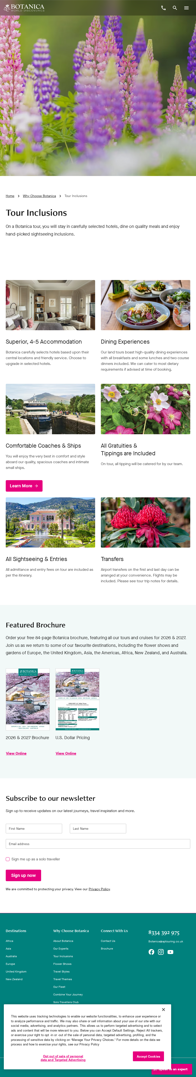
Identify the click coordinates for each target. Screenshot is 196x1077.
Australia (11, 956)
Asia (8, 949)
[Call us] (163, 8)
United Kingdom (16, 971)
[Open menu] (186, 8)
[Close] (163, 1009)
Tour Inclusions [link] (76, 196)
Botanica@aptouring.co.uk (165, 941)
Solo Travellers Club (66, 1002)
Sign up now (23, 876)
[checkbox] (8, 859)
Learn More (21, 486)
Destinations (16, 931)
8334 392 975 (164, 932)
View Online (27, 699)
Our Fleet (59, 987)
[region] (87, 1036)
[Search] (175, 8)
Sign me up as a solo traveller (35, 859)
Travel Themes (62, 979)
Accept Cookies (148, 1056)
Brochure (107, 949)
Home (10, 196)
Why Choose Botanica (39, 196)
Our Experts (60, 949)
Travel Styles (61, 971)
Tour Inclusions (63, 956)
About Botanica (63, 941)
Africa (9, 941)
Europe (10, 964)
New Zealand (14, 979)
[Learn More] (50, 409)
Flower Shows (62, 964)
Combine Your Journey (68, 994)
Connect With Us (114, 931)
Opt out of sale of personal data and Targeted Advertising (63, 1058)
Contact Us (108, 941)
